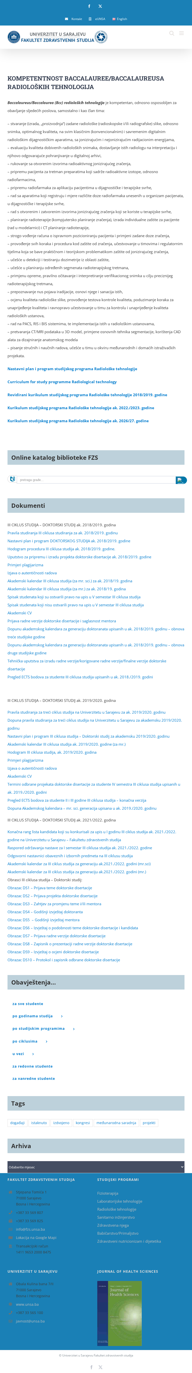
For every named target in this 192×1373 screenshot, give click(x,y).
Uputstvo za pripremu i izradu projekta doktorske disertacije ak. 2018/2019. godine (79, 556)
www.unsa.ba (27, 1304)
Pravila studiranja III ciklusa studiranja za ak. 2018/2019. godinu (63, 532)
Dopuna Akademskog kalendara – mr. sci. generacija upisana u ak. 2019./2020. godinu (82, 808)
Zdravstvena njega (113, 1225)
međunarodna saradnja (116, 1123)
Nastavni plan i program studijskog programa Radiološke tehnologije (72, 368)
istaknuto (39, 1123)
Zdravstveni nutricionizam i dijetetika (129, 1241)
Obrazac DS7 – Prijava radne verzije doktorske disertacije (57, 935)
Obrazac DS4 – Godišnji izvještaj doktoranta (45, 911)
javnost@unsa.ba (30, 1321)
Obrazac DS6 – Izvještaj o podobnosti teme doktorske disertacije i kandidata (73, 927)
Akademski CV (20, 612)
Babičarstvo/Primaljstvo (117, 1233)
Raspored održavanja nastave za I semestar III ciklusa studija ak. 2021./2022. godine (80, 847)
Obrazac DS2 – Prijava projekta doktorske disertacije (53, 895)
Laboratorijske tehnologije (119, 1201)
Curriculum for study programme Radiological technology (62, 381)
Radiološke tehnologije (116, 1209)
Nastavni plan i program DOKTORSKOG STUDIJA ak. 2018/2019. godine (69, 540)
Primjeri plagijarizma (25, 564)
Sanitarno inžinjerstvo (116, 1217)
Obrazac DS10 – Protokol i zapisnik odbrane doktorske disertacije (64, 959)
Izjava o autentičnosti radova (32, 572)
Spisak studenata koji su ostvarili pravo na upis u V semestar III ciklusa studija (74, 596)
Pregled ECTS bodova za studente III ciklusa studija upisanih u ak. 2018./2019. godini (80, 676)
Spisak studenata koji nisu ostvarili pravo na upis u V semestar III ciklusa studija (76, 604)
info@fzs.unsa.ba (30, 1229)
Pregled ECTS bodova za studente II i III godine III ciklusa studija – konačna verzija (77, 800)
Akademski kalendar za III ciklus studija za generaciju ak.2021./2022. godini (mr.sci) (79, 863)
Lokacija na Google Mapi (36, 1237)
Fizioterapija (107, 1193)
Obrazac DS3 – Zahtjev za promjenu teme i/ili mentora (54, 903)
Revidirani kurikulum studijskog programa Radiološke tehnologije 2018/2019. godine (87, 394)
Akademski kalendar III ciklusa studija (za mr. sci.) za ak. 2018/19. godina (70, 580)
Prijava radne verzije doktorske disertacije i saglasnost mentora (62, 620)
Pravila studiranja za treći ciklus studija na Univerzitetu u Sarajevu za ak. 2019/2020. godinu (87, 712)
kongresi (83, 1123)
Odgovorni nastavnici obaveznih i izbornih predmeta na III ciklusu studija (70, 855)
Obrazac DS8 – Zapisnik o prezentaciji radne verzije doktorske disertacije (70, 943)
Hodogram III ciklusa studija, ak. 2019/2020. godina (52, 752)
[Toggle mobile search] (171, 33)
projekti (149, 1123)
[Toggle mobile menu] (181, 33)
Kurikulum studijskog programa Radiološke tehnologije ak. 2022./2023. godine (81, 407)
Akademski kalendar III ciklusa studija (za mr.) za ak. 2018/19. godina (67, 588)
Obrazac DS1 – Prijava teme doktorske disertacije (50, 887)
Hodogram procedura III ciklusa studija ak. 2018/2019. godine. (61, 548)
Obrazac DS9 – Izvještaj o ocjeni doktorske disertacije (53, 951)
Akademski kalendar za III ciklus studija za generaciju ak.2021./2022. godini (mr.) (77, 871)
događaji (17, 1123)
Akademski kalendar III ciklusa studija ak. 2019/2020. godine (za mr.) (67, 744)
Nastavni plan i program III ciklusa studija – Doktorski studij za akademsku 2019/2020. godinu (89, 736)
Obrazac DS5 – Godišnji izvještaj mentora (44, 919)
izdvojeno (61, 1123)
